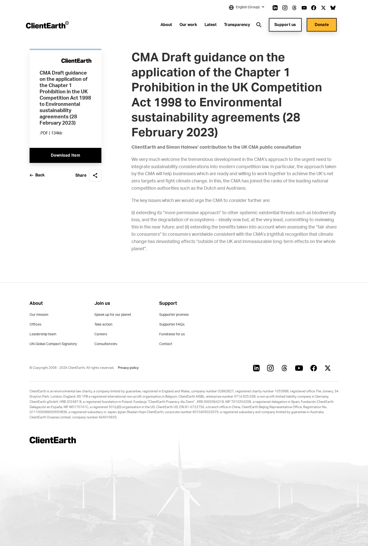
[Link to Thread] (294, 7)
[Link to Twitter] (323, 7)
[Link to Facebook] (313, 7)
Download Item (65, 155)
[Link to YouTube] (304, 7)
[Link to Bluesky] (332, 7)
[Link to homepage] (47, 25)
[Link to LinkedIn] (275, 7)
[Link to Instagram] (284, 7)
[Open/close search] (258, 24)
